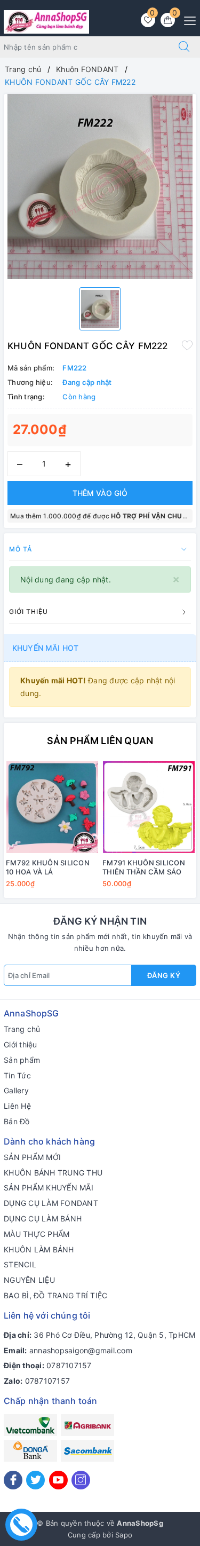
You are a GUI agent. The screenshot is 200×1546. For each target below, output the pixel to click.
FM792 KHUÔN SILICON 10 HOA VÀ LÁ (48, 867)
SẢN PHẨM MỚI (32, 1157)
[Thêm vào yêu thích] (187, 344)
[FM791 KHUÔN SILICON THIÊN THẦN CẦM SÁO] (148, 807)
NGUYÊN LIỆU (29, 1279)
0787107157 (69, 1365)
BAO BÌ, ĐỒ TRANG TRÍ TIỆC (55, 1295)
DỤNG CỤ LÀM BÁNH (43, 1218)
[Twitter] (35, 1480)
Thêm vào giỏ (100, 493)
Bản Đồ (17, 1121)
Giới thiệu (20, 1044)
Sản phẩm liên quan (100, 740)
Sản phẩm (22, 1059)
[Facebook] (13, 1480)
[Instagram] (80, 1480)
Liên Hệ (17, 1105)
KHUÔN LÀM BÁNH (39, 1249)
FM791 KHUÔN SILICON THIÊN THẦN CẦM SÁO (143, 867)
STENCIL (20, 1264)
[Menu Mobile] (187, 19)
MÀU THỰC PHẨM (36, 1234)
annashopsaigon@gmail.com (80, 1350)
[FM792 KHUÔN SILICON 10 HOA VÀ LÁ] (52, 807)
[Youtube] (58, 1480)
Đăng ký (164, 975)
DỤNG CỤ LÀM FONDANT (51, 1203)
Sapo (123, 1535)
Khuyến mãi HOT (45, 647)
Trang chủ (22, 1029)
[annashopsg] (46, 21)
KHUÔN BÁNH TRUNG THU (53, 1172)
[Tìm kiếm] (184, 47)
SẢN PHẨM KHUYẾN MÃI (48, 1187)
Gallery (16, 1090)
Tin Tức (17, 1075)
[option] (100, 186)
